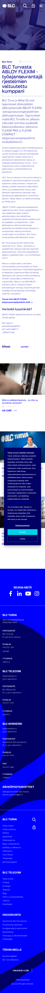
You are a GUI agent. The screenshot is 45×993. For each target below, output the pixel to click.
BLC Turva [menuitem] (9, 819)
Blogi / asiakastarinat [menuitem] (10, 844)
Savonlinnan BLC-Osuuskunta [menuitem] (14, 921)
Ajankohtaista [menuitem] (7, 932)
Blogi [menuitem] (4, 894)
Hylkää (22, 539)
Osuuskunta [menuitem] (11, 914)
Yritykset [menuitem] (5, 883)
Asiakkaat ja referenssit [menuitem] (11, 848)
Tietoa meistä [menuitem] (7, 826)
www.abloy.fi (15, 294)
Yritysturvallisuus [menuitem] (9, 830)
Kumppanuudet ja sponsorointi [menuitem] (14, 928)
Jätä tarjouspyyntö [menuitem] (9, 862)
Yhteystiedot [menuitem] (7, 858)
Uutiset (25, 347)
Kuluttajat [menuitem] (6, 886)
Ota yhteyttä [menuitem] (7, 904)
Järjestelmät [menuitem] (7, 837)
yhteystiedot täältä (9, 622)
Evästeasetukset (23, 525)
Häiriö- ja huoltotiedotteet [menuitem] (12, 897)
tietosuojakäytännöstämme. (18, 502)
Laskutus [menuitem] (6, 901)
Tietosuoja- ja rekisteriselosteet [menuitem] (14, 936)
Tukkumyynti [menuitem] (7, 851)
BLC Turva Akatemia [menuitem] (10, 960)
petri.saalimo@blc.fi (10, 329)
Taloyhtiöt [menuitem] (6, 890)
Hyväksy (22, 532)
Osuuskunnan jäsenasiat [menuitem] (12, 925)
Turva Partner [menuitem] (7, 855)
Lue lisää (7, 410)
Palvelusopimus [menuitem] (8, 840)
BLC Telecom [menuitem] (11, 872)
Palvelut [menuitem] (5, 833)
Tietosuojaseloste (23, 980)
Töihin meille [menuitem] (12, 949)
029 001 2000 (8, 703)
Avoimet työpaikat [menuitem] (9, 956)
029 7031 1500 (8, 647)
